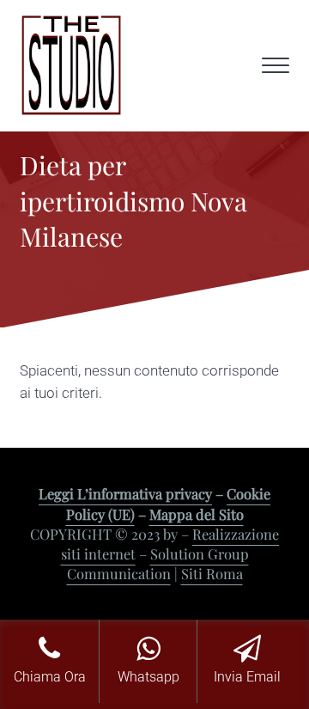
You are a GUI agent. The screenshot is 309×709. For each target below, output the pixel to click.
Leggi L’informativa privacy (125, 493)
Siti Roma (212, 573)
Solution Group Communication (158, 563)
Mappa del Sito (196, 513)
